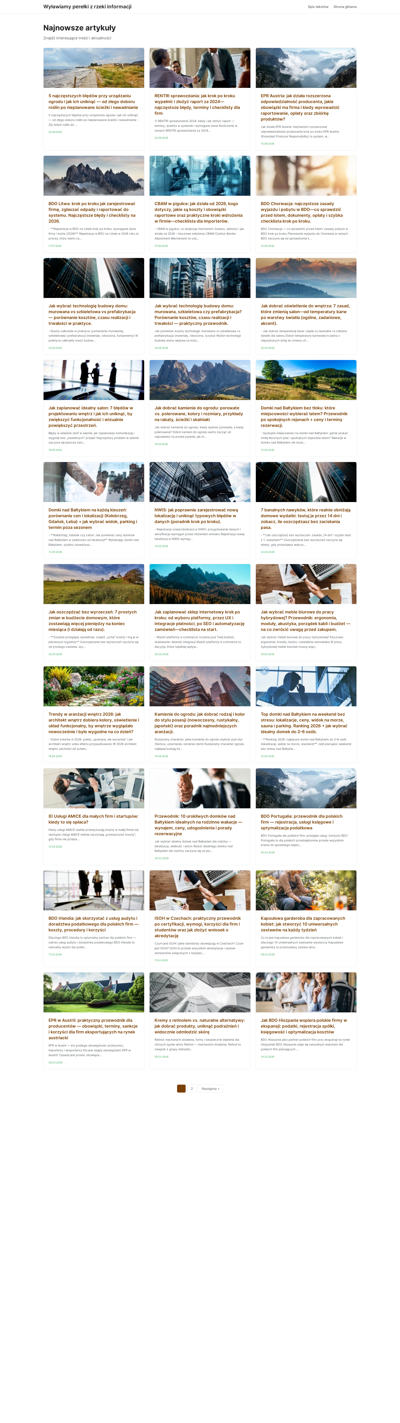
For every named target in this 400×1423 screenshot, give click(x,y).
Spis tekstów (318, 7)
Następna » (211, 1089)
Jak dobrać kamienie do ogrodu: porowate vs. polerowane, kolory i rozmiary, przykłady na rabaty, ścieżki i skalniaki (199, 413)
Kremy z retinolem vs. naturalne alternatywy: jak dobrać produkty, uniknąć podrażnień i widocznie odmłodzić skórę (200, 1026)
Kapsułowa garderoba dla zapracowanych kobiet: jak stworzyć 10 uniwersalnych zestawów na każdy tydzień (303, 924)
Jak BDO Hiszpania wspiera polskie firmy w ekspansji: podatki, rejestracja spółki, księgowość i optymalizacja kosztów (304, 1026)
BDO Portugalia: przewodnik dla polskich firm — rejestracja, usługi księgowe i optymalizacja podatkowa (301, 822)
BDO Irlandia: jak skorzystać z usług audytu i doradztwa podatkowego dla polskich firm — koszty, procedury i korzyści (94, 924)
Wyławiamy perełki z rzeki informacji (87, 7)
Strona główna (345, 7)
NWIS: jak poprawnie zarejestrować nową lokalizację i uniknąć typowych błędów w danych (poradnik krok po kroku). (196, 515)
